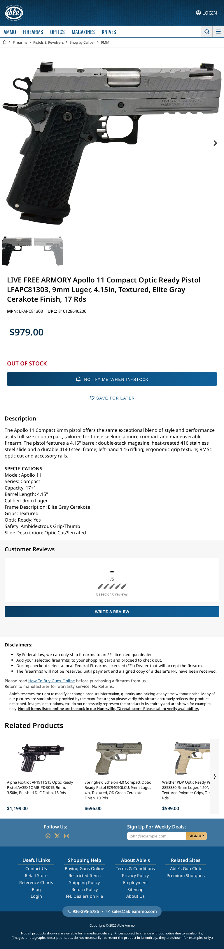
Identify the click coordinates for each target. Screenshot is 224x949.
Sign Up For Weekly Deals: (156, 826)
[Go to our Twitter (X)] (57, 836)
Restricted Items (85, 875)
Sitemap (135, 889)
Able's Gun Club (185, 868)
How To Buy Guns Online (51, 680)
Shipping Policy (84, 882)
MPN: (13, 311)
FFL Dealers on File (84, 896)
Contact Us (36, 868)
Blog (36, 889)
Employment (135, 882)
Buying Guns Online (84, 868)
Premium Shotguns (186, 875)
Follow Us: (55, 826)
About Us (135, 896)
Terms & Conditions (135, 868)
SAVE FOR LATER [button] (115, 398)
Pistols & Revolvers (48, 42)
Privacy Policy (135, 875)
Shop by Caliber (82, 42)
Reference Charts (36, 882)
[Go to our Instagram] (66, 836)
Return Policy (84, 889)
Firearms (20, 42)
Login (36, 896)
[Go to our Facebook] (48, 836)
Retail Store (36, 875)
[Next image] (215, 143)
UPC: (53, 311)
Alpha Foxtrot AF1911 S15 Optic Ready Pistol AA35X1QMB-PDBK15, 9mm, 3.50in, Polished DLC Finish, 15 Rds (40, 787)
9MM (105, 42)
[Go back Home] (4, 42)
